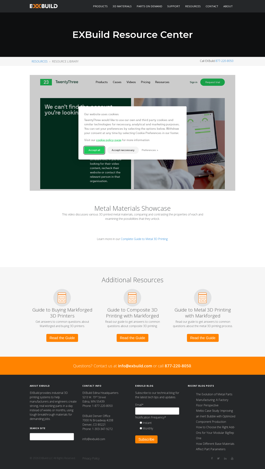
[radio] (161, 422)
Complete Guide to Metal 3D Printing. (144, 239)
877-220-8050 (224, 61)
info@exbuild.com (135, 365)
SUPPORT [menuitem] (173, 6)
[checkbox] (161, 425)
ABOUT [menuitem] (228, 6)
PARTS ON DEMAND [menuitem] (149, 6)
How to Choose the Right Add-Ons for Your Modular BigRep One (215, 432)
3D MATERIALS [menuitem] (122, 6)
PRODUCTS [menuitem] (100, 6)
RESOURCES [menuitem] (193, 6)
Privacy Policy (91, 458)
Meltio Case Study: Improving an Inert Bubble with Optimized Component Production (215, 416)
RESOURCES (40, 61)
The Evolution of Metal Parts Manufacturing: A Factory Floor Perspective (214, 399)
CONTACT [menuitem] (212, 6)
